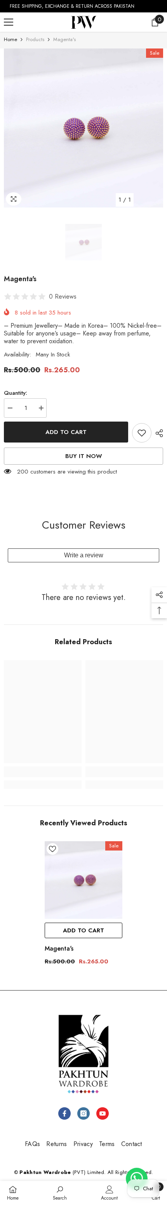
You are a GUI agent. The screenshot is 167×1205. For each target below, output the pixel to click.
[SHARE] (157, 433)
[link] (43, 771)
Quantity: (15, 393)
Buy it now (83, 456)
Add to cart (66, 432)
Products (35, 39)
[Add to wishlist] (141, 433)
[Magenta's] (83, 880)
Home (10, 39)
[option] (83, 127)
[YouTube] (102, 1113)
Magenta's (59, 948)
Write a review (83, 555)
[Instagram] (83, 1113)
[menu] (8, 22)
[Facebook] (64, 1113)
